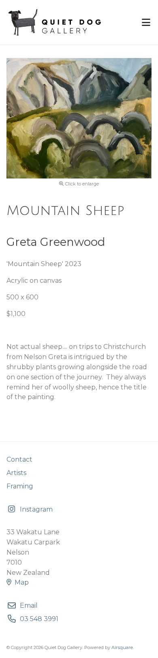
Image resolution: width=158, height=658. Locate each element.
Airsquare (122, 647)
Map (22, 582)
